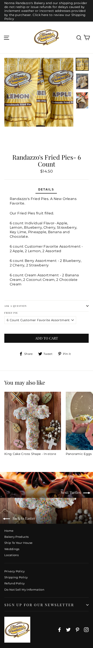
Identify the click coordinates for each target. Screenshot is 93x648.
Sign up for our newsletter (39, 604)
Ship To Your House (18, 542)
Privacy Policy (14, 571)
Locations (11, 555)
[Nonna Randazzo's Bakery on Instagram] (86, 629)
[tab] (46, 190)
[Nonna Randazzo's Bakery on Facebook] (59, 629)
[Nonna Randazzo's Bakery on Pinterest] (77, 629)
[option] (38, 92)
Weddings (11, 549)
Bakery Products (16, 536)
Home (8, 530)
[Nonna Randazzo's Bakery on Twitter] (68, 629)
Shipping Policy (16, 577)
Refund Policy (14, 583)
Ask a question (15, 305)
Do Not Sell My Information (24, 589)
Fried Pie (11, 313)
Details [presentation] (46, 189)
